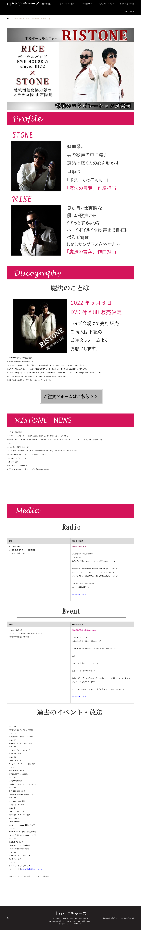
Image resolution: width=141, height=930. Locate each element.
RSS (7, 918)
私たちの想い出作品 (127, 4)
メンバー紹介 (76, 921)
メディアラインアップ (106, 4)
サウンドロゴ (67, 921)
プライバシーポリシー (65, 924)
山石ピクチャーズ (70, 913)
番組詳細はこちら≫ (79, 594)
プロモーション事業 (67, 4)
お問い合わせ (129, 11)
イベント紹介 (55, 918)
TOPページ (77, 924)
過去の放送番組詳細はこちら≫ (32, 869)
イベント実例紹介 (86, 4)
